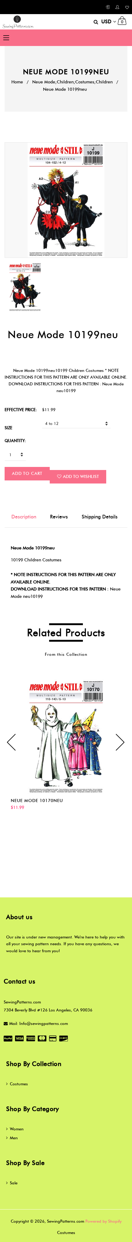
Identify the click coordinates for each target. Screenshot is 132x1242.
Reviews (59, 517)
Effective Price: (21, 409)
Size (8, 427)
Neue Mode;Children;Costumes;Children (72, 82)
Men (14, 1137)
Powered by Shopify (103, 1221)
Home (17, 82)
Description (23, 517)
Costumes (19, 1083)
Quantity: (15, 440)
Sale (13, 1182)
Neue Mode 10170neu (37, 800)
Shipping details (100, 517)
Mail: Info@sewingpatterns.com (38, 1023)
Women (17, 1128)
